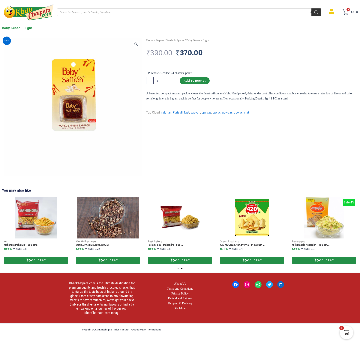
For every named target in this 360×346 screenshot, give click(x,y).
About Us (180, 283)
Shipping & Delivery (180, 303)
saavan (195, 112)
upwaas (227, 112)
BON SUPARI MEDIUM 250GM (92, 245)
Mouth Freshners (86, 241)
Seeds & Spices (175, 40)
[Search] (316, 12)
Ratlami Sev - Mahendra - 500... (165, 245)
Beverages (298, 241)
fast (186, 112)
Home (149, 40)
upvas (217, 112)
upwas (238, 112)
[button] (136, 44)
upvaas (206, 112)
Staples (160, 40)
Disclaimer (180, 308)
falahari (166, 112)
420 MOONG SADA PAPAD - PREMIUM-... (242, 245)
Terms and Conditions (180, 288)
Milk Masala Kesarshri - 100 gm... (310, 245)
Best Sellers (155, 241)
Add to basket (195, 80)
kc (5, 241)
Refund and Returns (180, 298)
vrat (246, 112)
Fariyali (178, 112)
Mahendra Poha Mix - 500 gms (21, 245)
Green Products (229, 241)
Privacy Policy (180, 293)
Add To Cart (38, 260)
